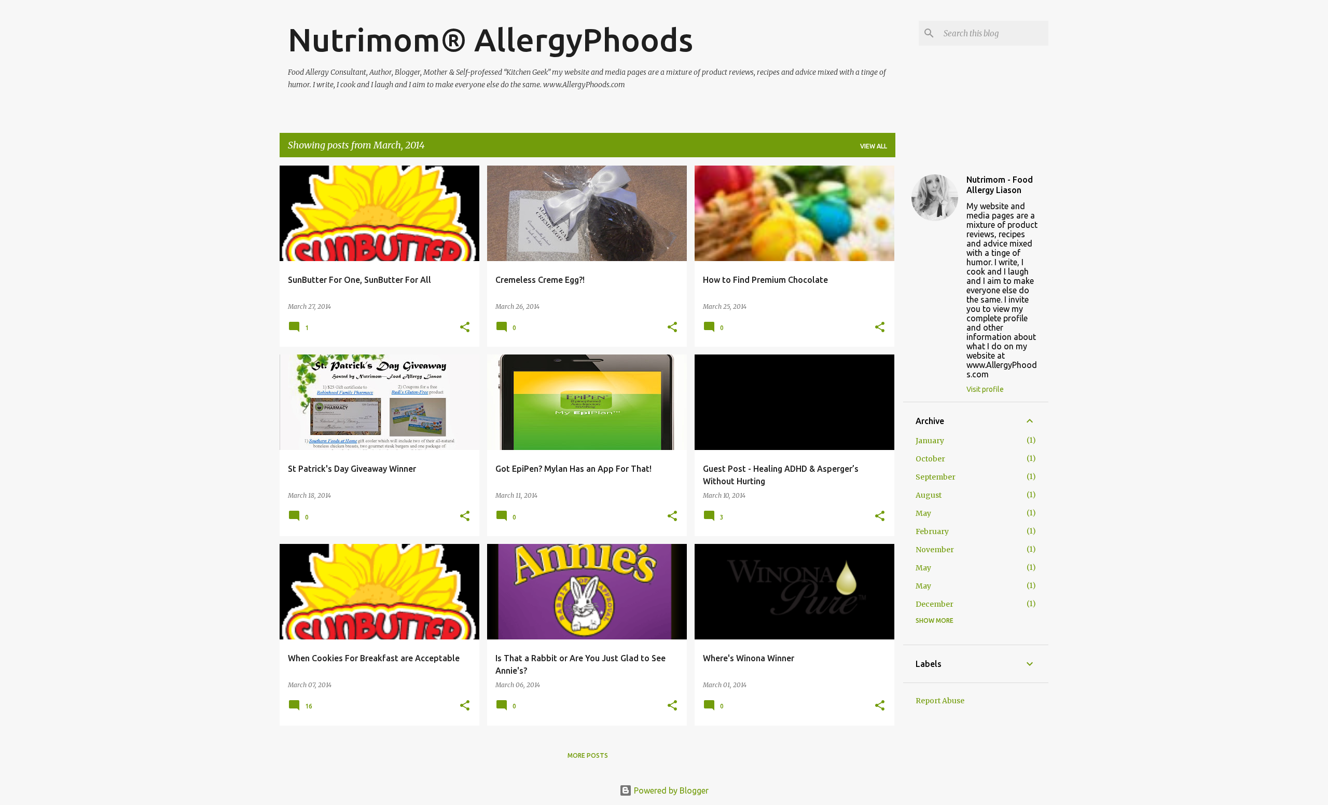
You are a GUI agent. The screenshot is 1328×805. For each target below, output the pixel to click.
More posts (588, 755)
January (930, 440)
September (936, 477)
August (929, 495)
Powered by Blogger (670, 790)
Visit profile (985, 389)
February (932, 531)
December (934, 604)
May (923, 513)
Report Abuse (940, 700)
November (935, 549)
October (930, 458)
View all (873, 146)
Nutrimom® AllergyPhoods (490, 39)
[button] (465, 328)
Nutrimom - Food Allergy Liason (999, 185)
